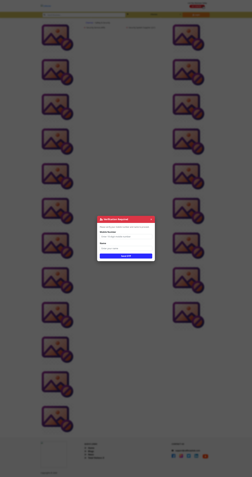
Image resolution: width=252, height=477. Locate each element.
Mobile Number (108, 232)
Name (103, 243)
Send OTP (126, 256)
